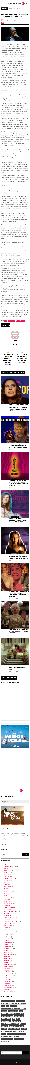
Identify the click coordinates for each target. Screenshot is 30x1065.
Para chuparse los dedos (11, 911)
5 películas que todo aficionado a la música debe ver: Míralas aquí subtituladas (18, 631)
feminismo (20, 1026)
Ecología (22, 1023)
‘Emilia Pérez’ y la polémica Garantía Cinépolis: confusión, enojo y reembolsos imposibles (18, 445)
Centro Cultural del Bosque (9, 1013)
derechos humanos (7, 1023)
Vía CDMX (7, 935)
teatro (16, 1039)
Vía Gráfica (7, 952)
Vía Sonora (7, 982)
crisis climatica (16, 1021)
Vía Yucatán (7, 985)
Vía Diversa (7, 941)
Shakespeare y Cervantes (11, 921)
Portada (6, 915)
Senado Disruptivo (9, 917)
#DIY (13, 1001)
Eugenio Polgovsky (20, 320)
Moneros (23, 1028)
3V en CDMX (7, 870)
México (21, 1031)
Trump (21, 1039)
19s (5, 865)
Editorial (6, 884)
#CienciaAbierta (6, 1001)
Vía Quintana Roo (9, 974)
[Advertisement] (15, 771)
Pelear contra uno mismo (14, 8)
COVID (17, 1018)
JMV (4, 20)
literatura (17, 1028)
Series (6, 919)
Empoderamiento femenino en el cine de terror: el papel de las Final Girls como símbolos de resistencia (19, 594)
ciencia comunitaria (7, 1016)
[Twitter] (5, 844)
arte (7, 1006)
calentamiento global (8, 1008)
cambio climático (20, 1008)
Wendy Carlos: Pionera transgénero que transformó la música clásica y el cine (18, 520)
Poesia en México (21, 1034)
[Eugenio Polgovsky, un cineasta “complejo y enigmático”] (15, 34)
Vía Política (7, 972)
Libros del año (8, 898)
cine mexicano (11, 320)
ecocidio (16, 1023)
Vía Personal (7, 970)
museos (16, 1031)
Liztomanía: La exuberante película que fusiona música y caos (17, 667)
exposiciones (12, 1026)
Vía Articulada (8, 933)
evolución (4, 1026)
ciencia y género (6, 1018)
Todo (5, 929)
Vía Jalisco (7, 960)
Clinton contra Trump (10, 878)
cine (6, 320)
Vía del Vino (7, 939)
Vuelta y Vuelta (8, 991)
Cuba (5, 882)
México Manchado (9, 904)
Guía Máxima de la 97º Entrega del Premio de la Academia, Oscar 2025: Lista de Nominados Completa (18, 483)
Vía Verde (7, 984)
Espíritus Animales (9, 890)
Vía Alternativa (4, 13)
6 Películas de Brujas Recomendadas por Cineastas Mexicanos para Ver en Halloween (19, 556)
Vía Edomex (7, 944)
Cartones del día (13, 1011)
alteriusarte (11, 1003)
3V (5, 868)
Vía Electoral (7, 946)
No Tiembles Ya (8, 909)
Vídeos (6, 989)
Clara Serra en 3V (9, 876)
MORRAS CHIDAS (9, 907)
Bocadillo (6, 874)
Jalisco (10, 1028)
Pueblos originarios (7, 1039)
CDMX (20, 1011)
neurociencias (11, 1034)
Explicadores (7, 892)
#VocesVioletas (20, 1001)
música (3, 1034)
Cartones (4, 1011)
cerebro (21, 1013)
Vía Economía (8, 942)
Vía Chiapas (7, 937)
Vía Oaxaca (7, 968)
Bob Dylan (7, 872)
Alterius (4, 1003)
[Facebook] (2, 844)
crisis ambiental (6, 1021)
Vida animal (5, 1041)
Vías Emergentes (9, 987)
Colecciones (7, 880)
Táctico (6, 927)
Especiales (7, 888)
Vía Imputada (8, 958)
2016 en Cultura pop (10, 866)
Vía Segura (7, 978)
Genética (4, 1028)
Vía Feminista (8, 948)
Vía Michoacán (8, 964)
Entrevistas (7, 886)
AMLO (3, 1006)
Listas (6, 900)
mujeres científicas (7, 1031)
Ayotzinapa (14, 1006)
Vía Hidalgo (7, 956)
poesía (3, 1036)
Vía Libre (6, 962)
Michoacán (7, 905)
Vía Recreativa (8, 976)
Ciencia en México (19, 1016)
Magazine (7, 902)
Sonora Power (8, 923)
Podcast (6, 913)
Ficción (6, 894)
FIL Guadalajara (8, 896)
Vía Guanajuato (8, 954)
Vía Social (7, 980)
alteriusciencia (21, 1003)
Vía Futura (7, 950)
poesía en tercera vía (12, 1036)
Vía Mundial (7, 966)
